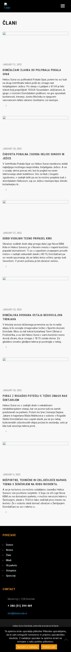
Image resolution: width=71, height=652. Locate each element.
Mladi (8, 560)
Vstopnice (11, 570)
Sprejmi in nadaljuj (27, 646)
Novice (9, 550)
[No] (66, 639)
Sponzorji (11, 575)
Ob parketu (11, 565)
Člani (8, 555)
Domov (9, 544)
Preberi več (49, 646)
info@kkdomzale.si (17, 613)
